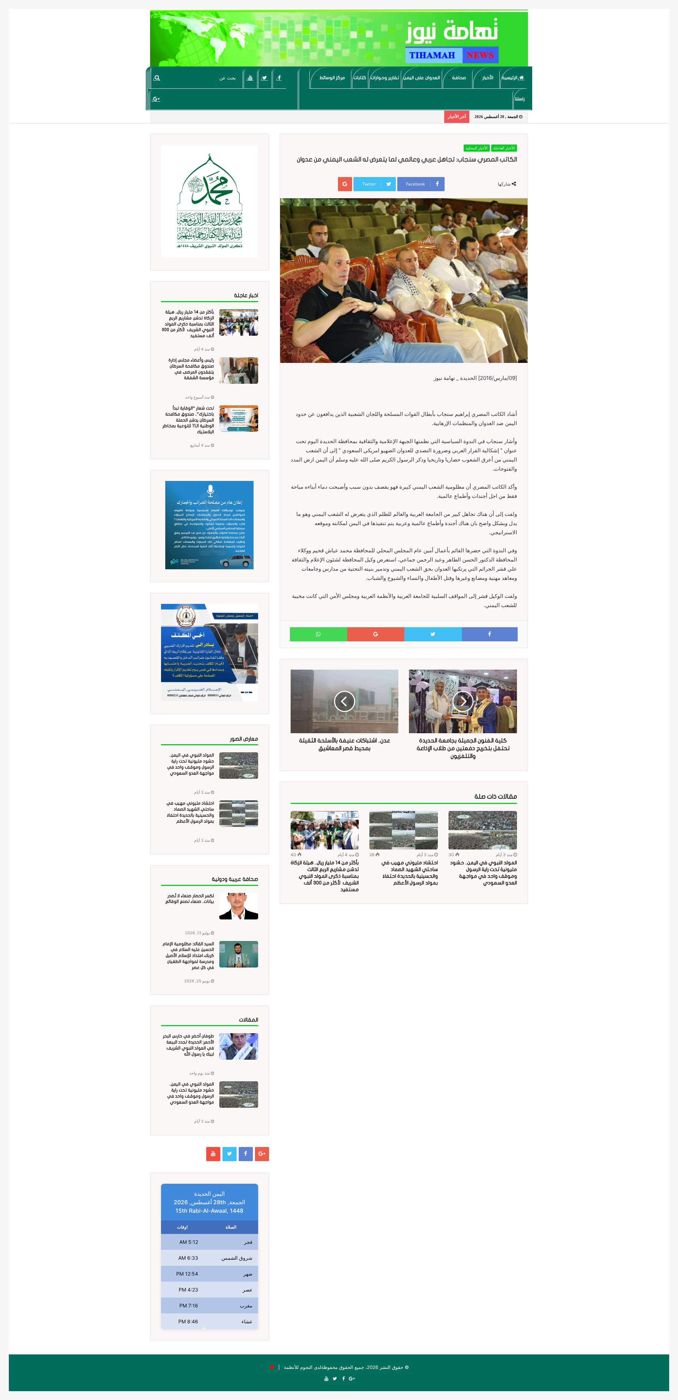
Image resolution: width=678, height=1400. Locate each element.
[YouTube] (250, 77)
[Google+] (156, 99)
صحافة (459, 77)
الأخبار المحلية (477, 148)
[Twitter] (264, 77)
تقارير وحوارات (384, 77)
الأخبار (487, 77)
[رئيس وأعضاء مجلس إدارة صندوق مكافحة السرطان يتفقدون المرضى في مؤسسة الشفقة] (238, 370)
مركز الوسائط (332, 77)
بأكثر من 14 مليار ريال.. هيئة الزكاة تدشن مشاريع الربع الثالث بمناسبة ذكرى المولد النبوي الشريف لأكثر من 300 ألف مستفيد (325, 876)
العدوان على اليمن (421, 77)
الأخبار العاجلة (504, 148)
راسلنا (520, 98)
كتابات (359, 77)
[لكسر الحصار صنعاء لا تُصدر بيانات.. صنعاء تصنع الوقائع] (238, 906)
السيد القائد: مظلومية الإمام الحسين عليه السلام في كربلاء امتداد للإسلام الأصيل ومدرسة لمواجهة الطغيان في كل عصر (188, 956)
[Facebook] (279, 77)
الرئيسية (510, 77)
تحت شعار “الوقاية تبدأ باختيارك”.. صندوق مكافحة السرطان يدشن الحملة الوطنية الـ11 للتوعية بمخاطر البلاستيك (188, 420)
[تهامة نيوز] (339, 41)
